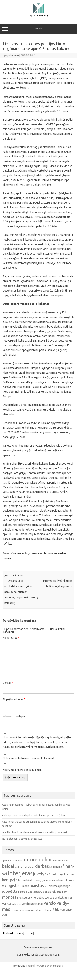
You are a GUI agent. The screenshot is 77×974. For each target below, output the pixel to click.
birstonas (19, 867)
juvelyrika (42, 874)
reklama (56, 891)
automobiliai (37, 859)
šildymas (59, 909)
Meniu (38, 28)
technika (69, 898)
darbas (42, 866)
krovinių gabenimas (43, 880)
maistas (37, 885)
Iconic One (19, 965)
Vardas (8, 682)
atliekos (18, 860)
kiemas (69, 874)
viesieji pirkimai (27, 910)
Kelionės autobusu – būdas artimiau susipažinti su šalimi (33, 815)
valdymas (16, 904)
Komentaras (11, 637)
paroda (22, 891)
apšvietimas (8, 860)
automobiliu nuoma (61, 860)
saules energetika (33, 897)
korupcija (10, 880)
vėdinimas (47, 910)
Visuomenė (17, 553)
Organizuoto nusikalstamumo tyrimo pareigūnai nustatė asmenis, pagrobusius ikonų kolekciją (21, 592)
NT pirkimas (52, 886)
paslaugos (34, 891)
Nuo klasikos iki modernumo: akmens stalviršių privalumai (34, 832)
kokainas (37, 553)
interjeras (20, 873)
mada (25, 886)
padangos (65, 886)
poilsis (47, 891)
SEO (47, 898)
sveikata (60, 897)
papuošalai (10, 891)
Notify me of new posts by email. (22, 769)
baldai (8, 866)
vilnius (39, 910)
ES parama (55, 866)
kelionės (57, 874)
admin (15, 55)
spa (52, 897)
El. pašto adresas (14, 699)
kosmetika (24, 880)
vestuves (15, 910)
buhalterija (29, 867)
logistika (14, 885)
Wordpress (56, 965)
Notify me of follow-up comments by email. (29, 758)
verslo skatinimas (32, 903)
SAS (19, 897)
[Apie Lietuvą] (38, 16)
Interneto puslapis (14, 716)
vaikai (7, 903)
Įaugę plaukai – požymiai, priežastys (22, 838)
